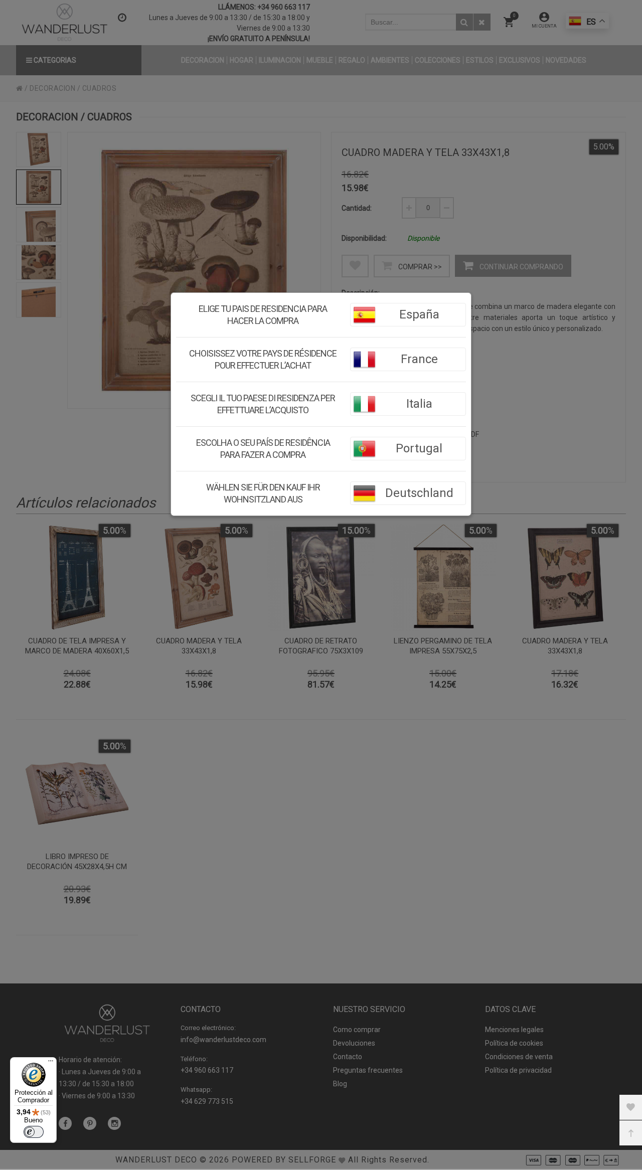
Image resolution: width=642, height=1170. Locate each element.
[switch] (34, 1132)
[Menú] (51, 1063)
